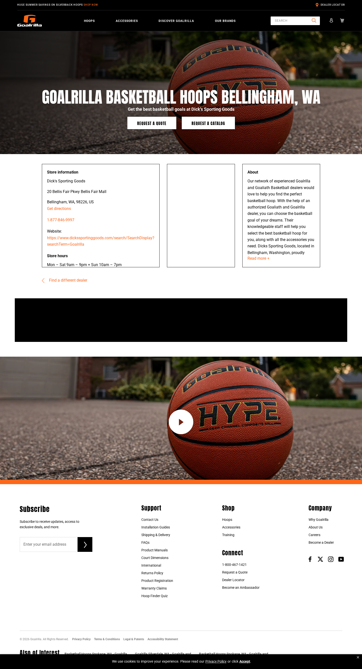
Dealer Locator (333, 4)
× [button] (358, 657)
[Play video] (181, 422)
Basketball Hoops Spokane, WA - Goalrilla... (97, 654)
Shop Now (90, 4)
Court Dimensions (154, 558)
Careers (314, 535)
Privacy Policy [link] (216, 661)
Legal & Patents (133, 639)
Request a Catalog (208, 123)
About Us (316, 527)
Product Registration (157, 581)
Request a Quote (151, 123)
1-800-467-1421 (234, 565)
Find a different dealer (67, 280)
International (151, 565)
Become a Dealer (321, 542)
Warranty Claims (154, 588)
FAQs (145, 542)
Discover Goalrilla (176, 21)
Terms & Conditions (107, 639)
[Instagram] (330, 559)
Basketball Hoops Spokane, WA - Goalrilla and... (235, 654)
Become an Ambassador (241, 587)
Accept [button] (244, 661)
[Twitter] (320, 559)
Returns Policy (152, 573)
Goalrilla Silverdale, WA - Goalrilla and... (164, 654)
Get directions (59, 208)
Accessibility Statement (163, 639)
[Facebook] (310, 559)
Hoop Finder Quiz (154, 596)
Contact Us (149, 520)
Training (228, 535)
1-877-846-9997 (60, 220)
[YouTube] (341, 559)
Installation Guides (155, 527)
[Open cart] (342, 21)
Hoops (89, 21)
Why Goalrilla (319, 520)
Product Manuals (154, 550)
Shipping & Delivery (155, 535)
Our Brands (225, 21)
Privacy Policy (81, 639)
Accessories (127, 21)
